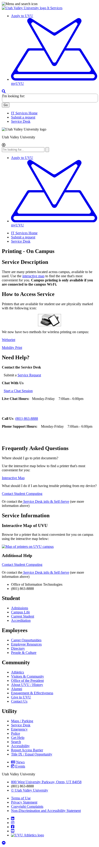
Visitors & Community (27, 676)
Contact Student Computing (22, 494)
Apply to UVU (22, 16)
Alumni (16, 689)
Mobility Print (12, 348)
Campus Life (20, 612)
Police (15, 733)
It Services (54, 8)
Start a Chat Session (18, 391)
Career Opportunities (26, 640)
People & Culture (23, 653)
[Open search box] (4, 91)
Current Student (22, 616)
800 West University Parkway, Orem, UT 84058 (46, 782)
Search (16, 742)
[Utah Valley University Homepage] (24, 8)
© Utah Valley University (29, 790)
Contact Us (19, 701)
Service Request (29, 375)
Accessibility (20, 746)
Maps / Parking (22, 721)
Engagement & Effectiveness (32, 693)
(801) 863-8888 (26, 418)
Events (20, 766)
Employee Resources (26, 644)
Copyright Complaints (27, 806)
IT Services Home (24, 113)
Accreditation (21, 620)
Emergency (19, 729)
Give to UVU (21, 697)
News (20, 762)
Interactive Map (13, 478)
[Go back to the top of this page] (4, 843)
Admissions (19, 608)
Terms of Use (21, 798)
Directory (18, 648)
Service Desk (20, 121)
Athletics (17, 672)
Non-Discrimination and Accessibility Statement (46, 811)
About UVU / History (27, 685)
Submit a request (23, 117)
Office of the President (27, 680)
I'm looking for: (13, 96)
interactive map (33, 276)
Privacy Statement (24, 802)
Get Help (17, 738)
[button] (49, 4)
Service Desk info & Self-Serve (46, 501)
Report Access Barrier (27, 750)
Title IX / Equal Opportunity (31, 754)
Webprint (8, 340)
